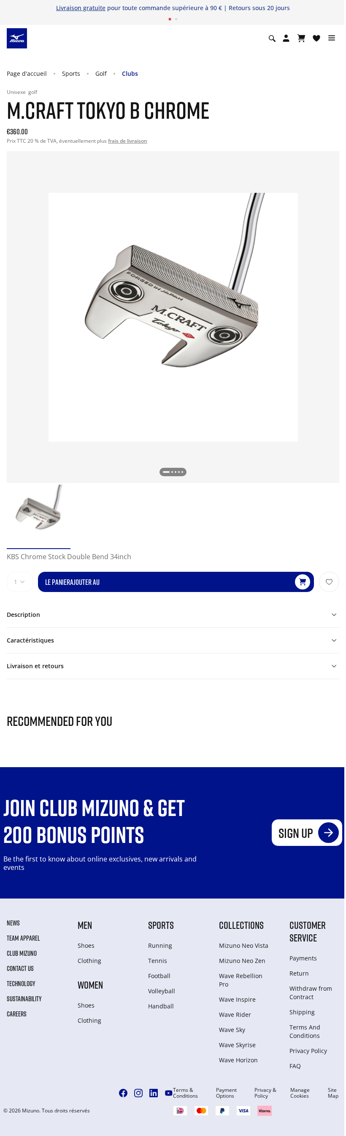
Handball (161, 1006)
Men (85, 925)
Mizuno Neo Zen (242, 961)
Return (299, 973)
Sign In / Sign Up (249, 8)
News (13, 923)
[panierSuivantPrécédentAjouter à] (329, 582)
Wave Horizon (238, 1060)
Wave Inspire (237, 999)
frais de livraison (127, 140)
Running (160, 945)
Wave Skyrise (237, 1045)
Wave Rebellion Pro (240, 980)
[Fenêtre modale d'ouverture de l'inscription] (286, 38)
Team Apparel (23, 938)
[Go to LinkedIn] (153, 1093)
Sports (71, 73)
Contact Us (20, 968)
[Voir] (301, 38)
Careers (17, 1014)
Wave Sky (232, 1030)
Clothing (89, 961)
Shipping (302, 1012)
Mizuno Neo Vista (243, 945)
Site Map (333, 1093)
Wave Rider (235, 1015)
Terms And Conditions (304, 1031)
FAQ (295, 1066)
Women (90, 985)
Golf (101, 73)
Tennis (157, 961)
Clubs (130, 73)
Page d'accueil (27, 73)
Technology (21, 983)
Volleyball (161, 991)
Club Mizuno (22, 953)
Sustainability (24, 999)
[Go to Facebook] (123, 1093)
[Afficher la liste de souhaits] (316, 38)
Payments (303, 958)
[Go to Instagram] (138, 1093)
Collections (241, 925)
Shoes (86, 945)
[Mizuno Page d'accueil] (17, 38)
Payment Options (226, 1093)
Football (159, 976)
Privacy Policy (308, 1051)
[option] (38, 516)
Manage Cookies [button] (300, 1093)
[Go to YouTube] (169, 1093)
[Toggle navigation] (332, 38)
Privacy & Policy (265, 1093)
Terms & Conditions (185, 1093)
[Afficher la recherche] (272, 38)
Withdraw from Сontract (310, 992)
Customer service (307, 931)
